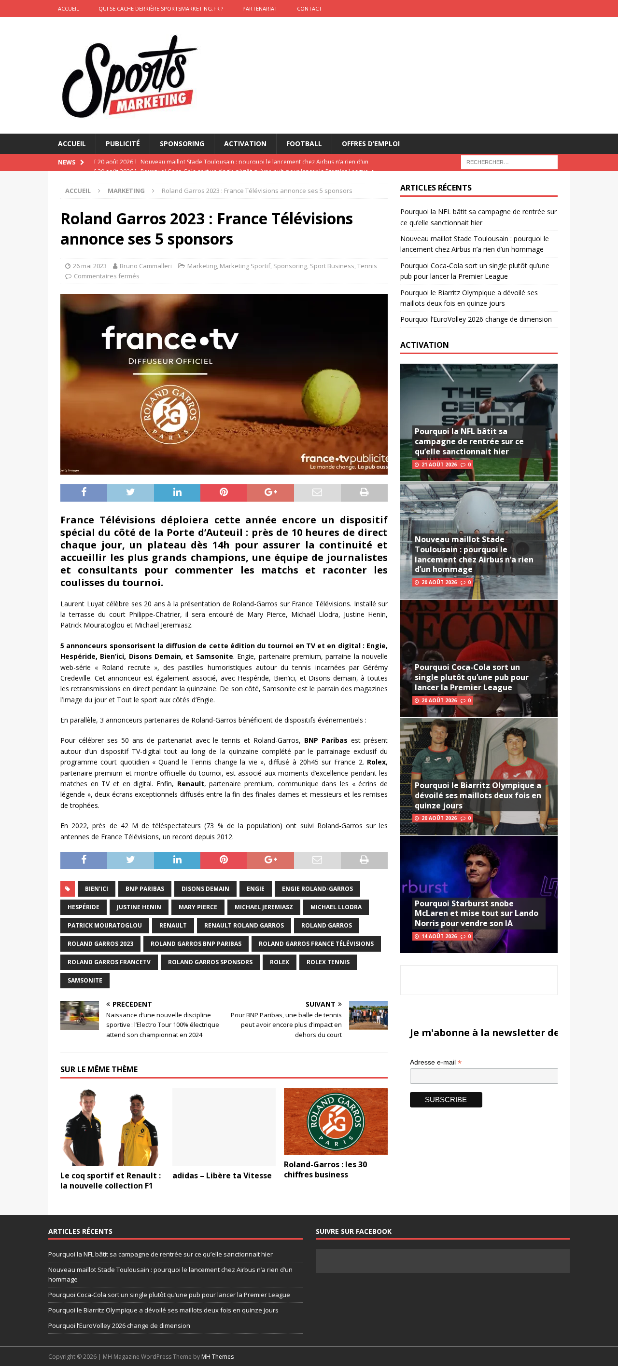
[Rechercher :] (509, 161)
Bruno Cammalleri (146, 265)
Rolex (279, 962)
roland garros (326, 925)
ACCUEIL (68, 8)
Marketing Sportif (245, 265)
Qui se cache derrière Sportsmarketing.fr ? (160, 8)
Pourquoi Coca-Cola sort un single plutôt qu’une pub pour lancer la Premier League (472, 677)
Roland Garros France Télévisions (316, 944)
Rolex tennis (328, 962)
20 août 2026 (439, 582)
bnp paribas (145, 889)
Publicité (123, 143)
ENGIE (256, 889)
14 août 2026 (439, 936)
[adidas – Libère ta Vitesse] (224, 1127)
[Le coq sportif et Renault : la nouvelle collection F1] (112, 1127)
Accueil (72, 143)
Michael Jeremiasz (264, 907)
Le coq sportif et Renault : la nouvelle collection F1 (110, 1180)
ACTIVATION (424, 345)
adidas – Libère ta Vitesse (222, 1175)
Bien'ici (96, 889)
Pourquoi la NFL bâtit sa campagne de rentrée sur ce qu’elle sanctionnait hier (469, 441)
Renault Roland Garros (244, 925)
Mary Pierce (198, 907)
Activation (245, 143)
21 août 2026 (439, 464)
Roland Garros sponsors (210, 962)
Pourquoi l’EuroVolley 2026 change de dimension (476, 319)
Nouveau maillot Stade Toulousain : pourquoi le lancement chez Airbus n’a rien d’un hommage (474, 554)
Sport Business (332, 265)
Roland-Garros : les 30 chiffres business (325, 1169)
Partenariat (260, 8)
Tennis (367, 265)
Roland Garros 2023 (100, 944)
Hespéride (83, 907)
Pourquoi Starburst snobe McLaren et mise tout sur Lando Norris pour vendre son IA (476, 913)
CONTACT (309, 8)
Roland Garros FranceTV (109, 962)
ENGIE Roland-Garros (317, 889)
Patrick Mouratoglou (105, 925)
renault (173, 925)
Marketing (202, 265)
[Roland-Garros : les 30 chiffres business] (336, 1121)
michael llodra (336, 907)
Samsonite (85, 980)
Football (304, 143)
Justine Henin (139, 907)
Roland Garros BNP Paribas (196, 944)
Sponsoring (182, 143)
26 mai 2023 (90, 265)
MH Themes (217, 1356)
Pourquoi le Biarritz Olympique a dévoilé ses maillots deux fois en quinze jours (478, 795)
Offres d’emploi (371, 143)
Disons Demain (205, 889)
